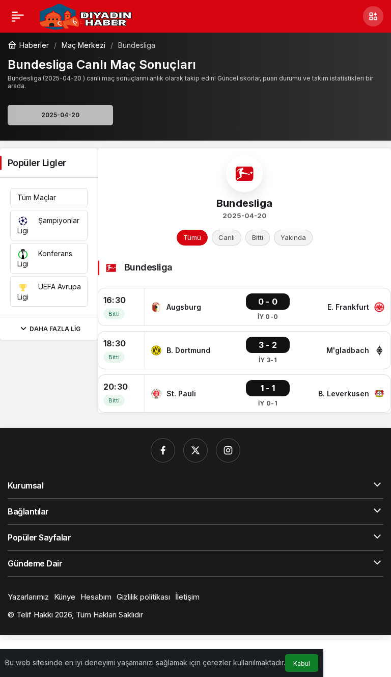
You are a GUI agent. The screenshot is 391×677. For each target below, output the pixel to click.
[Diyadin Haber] (85, 15)
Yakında (293, 237)
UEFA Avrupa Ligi (49, 291)
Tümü (192, 237)
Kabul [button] (301, 663)
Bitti (257, 237)
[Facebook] (163, 450)
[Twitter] (195, 450)
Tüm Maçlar (36, 197)
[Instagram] (228, 450)
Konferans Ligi (44, 258)
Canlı (226, 237)
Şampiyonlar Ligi (48, 225)
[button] (373, 16)
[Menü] (18, 16)
